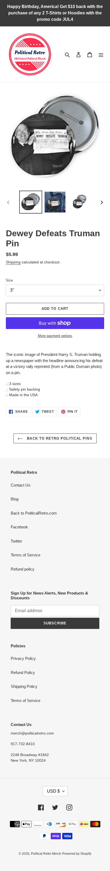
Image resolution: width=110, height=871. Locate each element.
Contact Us (20, 485)
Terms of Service (25, 555)
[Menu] (101, 54)
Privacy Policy (23, 658)
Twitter (16, 541)
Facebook (19, 527)
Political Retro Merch (46, 854)
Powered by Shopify (76, 854)
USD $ (53, 791)
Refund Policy (23, 672)
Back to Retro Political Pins (59, 438)
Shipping (13, 262)
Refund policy (22, 569)
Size (9, 280)
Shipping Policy (24, 686)
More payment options (55, 336)
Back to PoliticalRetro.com (34, 513)
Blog (14, 499)
